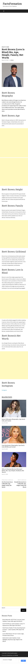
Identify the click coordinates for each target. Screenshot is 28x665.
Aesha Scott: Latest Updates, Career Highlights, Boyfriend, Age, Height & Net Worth (12, 639)
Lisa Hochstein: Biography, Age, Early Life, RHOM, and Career (13, 446)
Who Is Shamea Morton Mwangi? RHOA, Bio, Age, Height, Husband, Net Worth (13, 470)
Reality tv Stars (5, 46)
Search (3, 607)
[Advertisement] (14, 29)
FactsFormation (12, 3)
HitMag (16, 655)
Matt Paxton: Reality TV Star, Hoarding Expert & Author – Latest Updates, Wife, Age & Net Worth (14, 629)
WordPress (9, 655)
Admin (12, 60)
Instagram (4, 390)
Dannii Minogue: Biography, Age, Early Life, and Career (13, 420)
